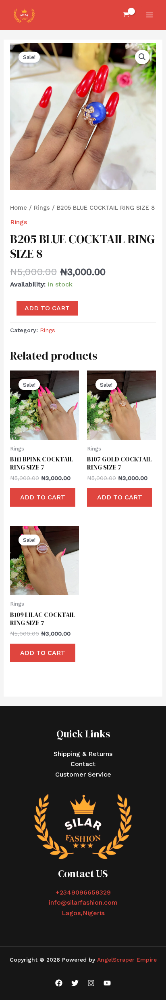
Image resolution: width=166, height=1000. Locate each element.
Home (18, 207)
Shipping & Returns (83, 754)
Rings (42, 207)
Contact (83, 764)
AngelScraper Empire (127, 959)
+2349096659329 (83, 892)
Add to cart (47, 308)
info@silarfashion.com (83, 902)
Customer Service (83, 774)
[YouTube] (107, 983)
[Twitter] (75, 983)
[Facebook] (58, 983)
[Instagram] (91, 983)
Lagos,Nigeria (83, 913)
